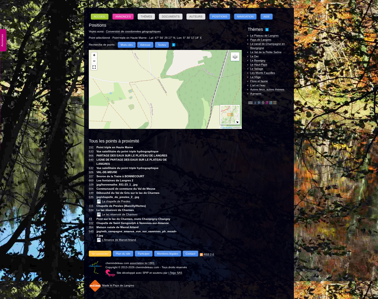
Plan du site (123, 253)
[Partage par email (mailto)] (250, 102)
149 (91, 192)
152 (91, 147)
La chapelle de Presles (116, 201)
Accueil (100, 16)
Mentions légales (167, 253)
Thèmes (146, 16)
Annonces (123, 16)
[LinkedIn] (259, 102)
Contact (190, 253)
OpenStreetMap (227, 127)
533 (91, 151)
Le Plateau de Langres (264, 35)
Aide (266, 16)
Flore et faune (259, 81)
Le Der (254, 56)
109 (91, 184)
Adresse (145, 44)
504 (91, 188)
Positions (219, 16)
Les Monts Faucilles (262, 72)
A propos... (257, 93)
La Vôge (255, 77)
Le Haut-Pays (258, 64)
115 (91, 205)
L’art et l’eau (257, 85)
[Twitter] (270, 102)
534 (91, 210)
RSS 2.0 (208, 254)
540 (91, 231)
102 (91, 223)
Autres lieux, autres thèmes (267, 89)
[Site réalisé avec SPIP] (110, 273)
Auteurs (195, 16)
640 (91, 159)
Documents (171, 16)
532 (91, 168)
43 (90, 218)
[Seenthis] (267, 102)
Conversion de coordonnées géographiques (133, 31)
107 (91, 176)
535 (91, 197)
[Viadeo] (274, 102)
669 (91, 180)
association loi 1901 (142, 263)
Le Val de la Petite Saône (266, 52)
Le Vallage (256, 68)
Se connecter (100, 253)
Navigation (245, 16)
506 (91, 172)
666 (91, 155)
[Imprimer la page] (263, 102)
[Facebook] (255, 102)
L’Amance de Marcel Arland (119, 239)
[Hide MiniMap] (237, 122)
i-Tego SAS (175, 272)
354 (91, 227)
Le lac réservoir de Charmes (119, 214)
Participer (144, 253)
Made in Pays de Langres (117, 285)
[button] (94, 55)
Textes (162, 44)
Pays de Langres (260, 39)
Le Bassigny (257, 60)
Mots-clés (127, 44)
